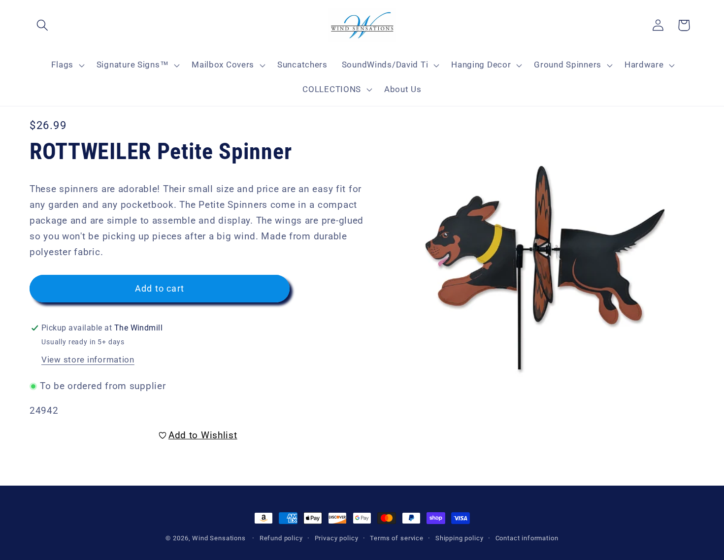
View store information (87, 359)
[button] (43, 25)
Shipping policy (459, 538)
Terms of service (396, 538)
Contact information (527, 538)
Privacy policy (337, 538)
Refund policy (281, 538)
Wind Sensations (219, 538)
